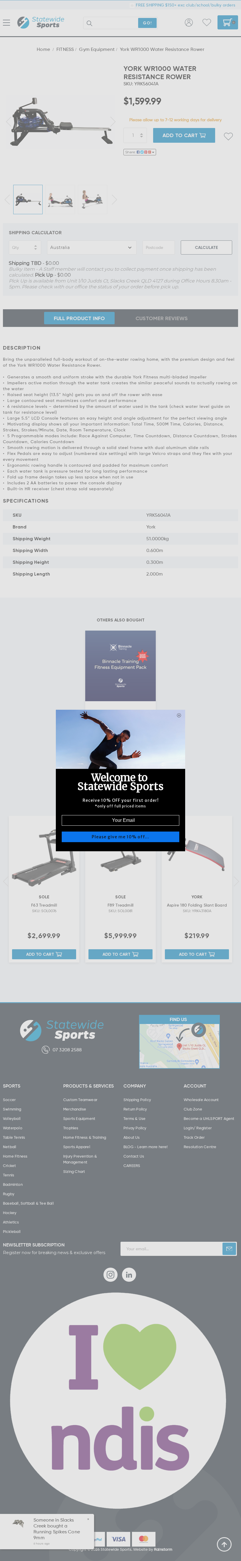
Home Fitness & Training (84, 1137)
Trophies (70, 1128)
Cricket (9, 1165)
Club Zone (193, 1109)
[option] (60, 121)
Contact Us (133, 1156)
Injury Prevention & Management (80, 1159)
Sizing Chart (74, 1171)
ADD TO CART (180, 135)
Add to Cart (40, 954)
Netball (9, 1146)
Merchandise (74, 1109)
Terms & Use (134, 1118)
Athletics (11, 1222)
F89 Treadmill (121, 904)
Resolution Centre (200, 1146)
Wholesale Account (201, 1099)
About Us (131, 1137)
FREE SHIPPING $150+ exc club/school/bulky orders (185, 4)
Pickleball (12, 1231)
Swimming (12, 1109)
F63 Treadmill (44, 904)
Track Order (194, 1137)
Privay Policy (135, 1128)
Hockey (9, 1212)
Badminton (13, 1184)
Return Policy (135, 1109)
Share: (131, 152)
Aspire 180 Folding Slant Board (197, 904)
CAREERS (131, 1165)
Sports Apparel (76, 1146)
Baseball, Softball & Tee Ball (28, 1203)
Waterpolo (12, 1128)
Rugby (8, 1193)
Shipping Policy (137, 1099)
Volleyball (12, 1118)
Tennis (8, 1175)
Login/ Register (198, 1128)
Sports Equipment (79, 1118)
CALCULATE (206, 247)
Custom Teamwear (80, 1099)
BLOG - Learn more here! (145, 1146)
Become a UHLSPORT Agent (209, 1118)
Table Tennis (14, 1137)
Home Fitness (15, 1156)
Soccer (9, 1099)
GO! (147, 22)
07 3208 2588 (67, 1050)
